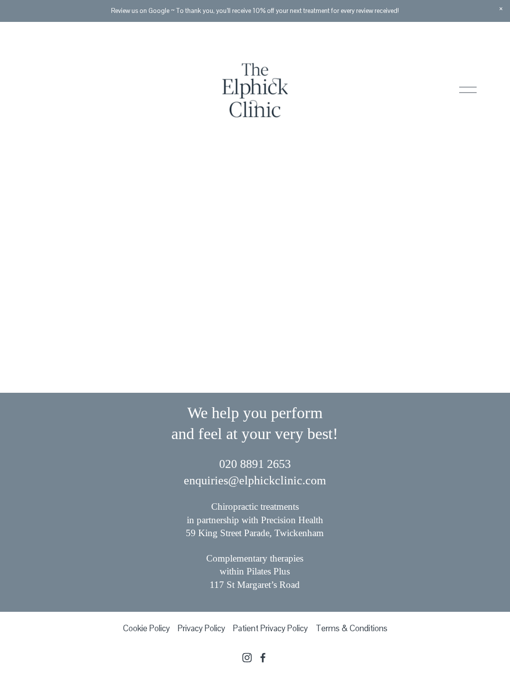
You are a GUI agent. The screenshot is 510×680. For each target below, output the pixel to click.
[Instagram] (247, 658)
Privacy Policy (201, 628)
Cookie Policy (146, 628)
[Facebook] (263, 658)
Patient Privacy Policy (270, 628)
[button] (501, 9)
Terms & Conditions (351, 628)
